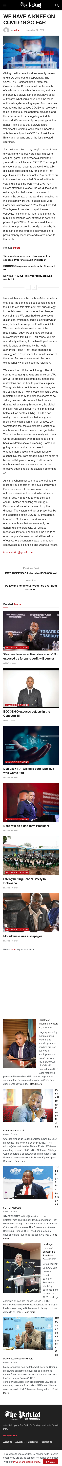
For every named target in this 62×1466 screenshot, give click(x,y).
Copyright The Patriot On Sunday (25, 1425)
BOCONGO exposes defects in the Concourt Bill (29, 267)
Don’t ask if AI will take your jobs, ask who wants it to (27, 277)
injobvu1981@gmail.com (18, 552)
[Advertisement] (31, 982)
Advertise (20, 1441)
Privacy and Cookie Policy (26, 1461)
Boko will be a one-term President (26, 826)
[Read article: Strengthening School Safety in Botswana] (31, 855)
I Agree (50, 1461)
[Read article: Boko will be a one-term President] (31, 802)
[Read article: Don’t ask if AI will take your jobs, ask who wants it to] (31, 745)
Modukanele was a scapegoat (23, 936)
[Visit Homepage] (30, 5)
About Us (7, 1441)
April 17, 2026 (11, 888)
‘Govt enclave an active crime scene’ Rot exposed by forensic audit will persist (26, 258)
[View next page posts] (34, 287)
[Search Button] (57, 5)
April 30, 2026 (11, 777)
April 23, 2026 (11, 831)
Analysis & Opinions (17, 647)
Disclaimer (33, 1441)
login (13, 949)
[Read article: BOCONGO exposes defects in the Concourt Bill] (31, 688)
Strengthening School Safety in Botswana (24, 881)
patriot (17, 29)
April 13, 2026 (11, 941)
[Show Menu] (4, 5)
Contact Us (46, 1441)
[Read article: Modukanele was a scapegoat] (31, 912)
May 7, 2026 (10, 720)
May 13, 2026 (10, 663)
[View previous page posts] (28, 287)
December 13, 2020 (35, 29)
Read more (36, 1083)
